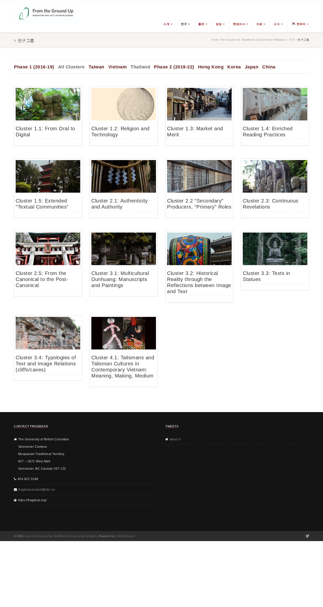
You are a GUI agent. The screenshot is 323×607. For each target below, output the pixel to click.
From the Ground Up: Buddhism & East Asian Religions (248, 39)
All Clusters (71, 66)
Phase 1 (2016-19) (34, 66)
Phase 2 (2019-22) (174, 66)
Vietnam (117, 66)
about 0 (175, 439)
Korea (234, 66)
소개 (166, 24)
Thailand (140, 66)
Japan (252, 66)
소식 (277, 24)
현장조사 (239, 24)
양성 (219, 24)
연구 (184, 24)
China (269, 66)
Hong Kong (211, 66)
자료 (259, 24)
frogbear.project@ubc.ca (36, 489)
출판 (201, 24)
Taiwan (96, 66)
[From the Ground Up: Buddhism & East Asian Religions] (46, 17)
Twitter (307, 536)
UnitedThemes (125, 536)
